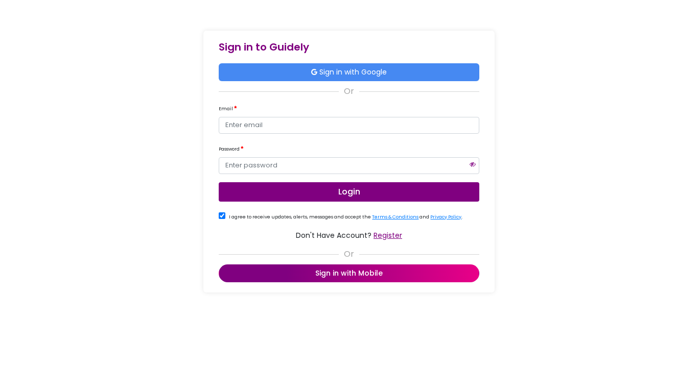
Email (226, 109)
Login (349, 192)
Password (230, 149)
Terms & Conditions (395, 217)
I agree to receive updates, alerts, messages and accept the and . (345, 217)
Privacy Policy (445, 217)
